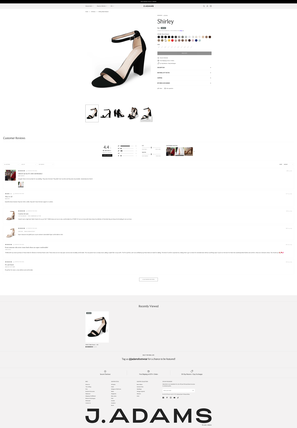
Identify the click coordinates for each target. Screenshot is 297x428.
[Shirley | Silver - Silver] (186, 37)
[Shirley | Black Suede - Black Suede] (172, 37)
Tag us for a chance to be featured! (148, 359)
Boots (112, 405)
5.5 (158, 47)
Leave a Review (107, 155)
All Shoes (93, 11)
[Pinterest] (167, 397)
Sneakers (113, 403)
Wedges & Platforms (116, 389)
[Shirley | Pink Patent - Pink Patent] (192, 40)
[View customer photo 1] (170, 151)
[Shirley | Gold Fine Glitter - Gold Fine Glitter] (158, 40)
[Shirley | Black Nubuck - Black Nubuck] (162, 37)
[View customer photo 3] (188, 151)
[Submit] (193, 390)
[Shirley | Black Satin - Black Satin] (169, 37)
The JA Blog (88, 386)
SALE (138, 396)
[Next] (149, 59)
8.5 (178, 47)
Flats (112, 398)
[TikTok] (178, 397)
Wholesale (87, 400)
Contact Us (88, 403)
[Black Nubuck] (87, 346)
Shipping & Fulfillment (90, 396)
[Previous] (89, 59)
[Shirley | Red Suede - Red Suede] (172, 40)
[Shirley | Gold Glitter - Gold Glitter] (162, 40)
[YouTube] (174, 397)
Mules (112, 391)
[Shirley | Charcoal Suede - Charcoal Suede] (175, 37)
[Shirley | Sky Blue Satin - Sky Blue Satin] (199, 40)
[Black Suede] (91, 346)
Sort (281, 164)
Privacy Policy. (187, 394)
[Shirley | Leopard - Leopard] (209, 37)
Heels (112, 386)
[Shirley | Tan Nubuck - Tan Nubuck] (206, 37)
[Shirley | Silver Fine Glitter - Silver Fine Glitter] (182, 37)
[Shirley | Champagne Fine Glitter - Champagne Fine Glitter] (179, 40)
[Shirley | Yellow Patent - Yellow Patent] (169, 40)
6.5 (165, 47)
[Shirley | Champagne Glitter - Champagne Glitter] (182, 40)
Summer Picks (140, 386)
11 (191, 47)
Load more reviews (148, 279)
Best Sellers (139, 384)
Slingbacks (113, 393)
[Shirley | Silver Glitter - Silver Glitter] (179, 37)
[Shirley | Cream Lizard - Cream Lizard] (196, 37)
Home (86, 11)
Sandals (113, 400)
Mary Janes (113, 396)
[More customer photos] (194, 151)
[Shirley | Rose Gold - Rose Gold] (175, 40)
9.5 (184, 47)
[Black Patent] (88, 346)
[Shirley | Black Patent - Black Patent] (165, 37)
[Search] (204, 6)
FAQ (86, 389)
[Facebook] (163, 397)
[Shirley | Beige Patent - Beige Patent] (199, 37)
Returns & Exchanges (90, 398)
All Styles (113, 384)
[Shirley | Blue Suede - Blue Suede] (196, 40)
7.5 (171, 47)
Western (139, 393)
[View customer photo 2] (179, 151)
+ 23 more (95, 346)
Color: (163, 34)
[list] (119, 59)
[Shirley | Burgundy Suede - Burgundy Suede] (189, 40)
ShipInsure (87, 393)
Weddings (139, 389)
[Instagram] (171, 397)
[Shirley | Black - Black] (158, 37)
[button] (210, 6)
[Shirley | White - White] (189, 37)
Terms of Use (179, 394)
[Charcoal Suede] (92, 346)
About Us (87, 384)
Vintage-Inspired (141, 391)
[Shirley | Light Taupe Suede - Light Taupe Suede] (186, 40)
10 (187, 47)
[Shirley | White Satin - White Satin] (192, 37)
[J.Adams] (148, 6)
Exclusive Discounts (90, 391)
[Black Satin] (89, 346)
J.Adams (209, 425)
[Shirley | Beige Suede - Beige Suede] (203, 37)
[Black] (85, 346)
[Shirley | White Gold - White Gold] (165, 40)
